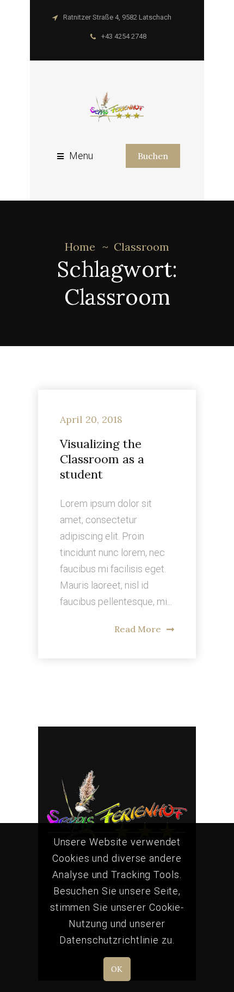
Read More (137, 629)
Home (80, 246)
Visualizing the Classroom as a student (102, 459)
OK (117, 969)
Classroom (141, 246)
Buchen (153, 155)
